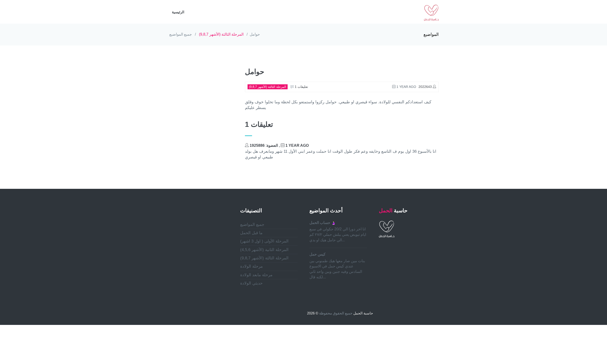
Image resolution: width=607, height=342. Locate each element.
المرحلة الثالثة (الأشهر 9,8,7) (221, 34)
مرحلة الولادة (251, 266)
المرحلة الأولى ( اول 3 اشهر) (264, 241)
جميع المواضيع (180, 34)
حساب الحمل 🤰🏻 (322, 223)
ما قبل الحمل (251, 233)
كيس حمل (317, 254)
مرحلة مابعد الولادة (256, 275)
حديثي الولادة (251, 283)
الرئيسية (178, 12)
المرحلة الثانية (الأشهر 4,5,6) (264, 249)
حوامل (255, 34)
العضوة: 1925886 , (279, 145)
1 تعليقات (301, 87)
